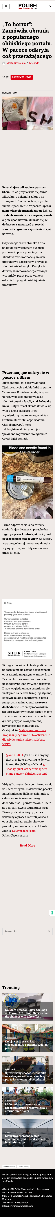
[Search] (50, 6)
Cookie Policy (23, 1166)
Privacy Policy (9, 1166)
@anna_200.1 (14, 755)
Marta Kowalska (16, 62)
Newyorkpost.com (24, 831)
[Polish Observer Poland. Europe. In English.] (27, 6)
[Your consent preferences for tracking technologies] (52, 913)
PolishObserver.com (12, 1174)
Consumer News (21, 77)
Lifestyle (34, 62)
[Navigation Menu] (5, 6)
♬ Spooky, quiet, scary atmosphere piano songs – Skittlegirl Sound (26, 768)
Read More (27, 845)
